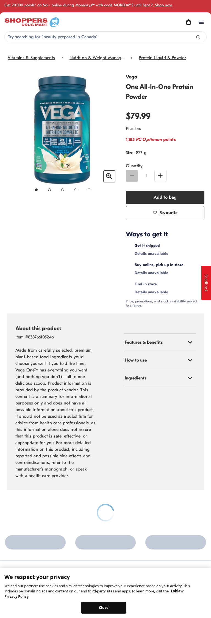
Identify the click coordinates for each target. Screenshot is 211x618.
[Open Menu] (201, 22)
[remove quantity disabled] (132, 176)
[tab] (160, 381)
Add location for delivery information (164, 252)
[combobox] (105, 36)
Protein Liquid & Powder (162, 57)
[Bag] (188, 22)
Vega (131, 77)
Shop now (163, 5)
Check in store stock (177, 323)
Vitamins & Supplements (31, 57)
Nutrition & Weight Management (97, 57)
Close (104, 607)
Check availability (148, 291)
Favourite (168, 212)
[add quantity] (160, 176)
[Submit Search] (198, 37)
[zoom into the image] (109, 176)
